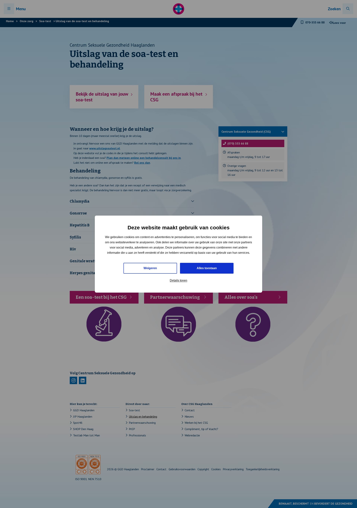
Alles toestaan (207, 268)
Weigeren (150, 268)
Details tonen (178, 280)
